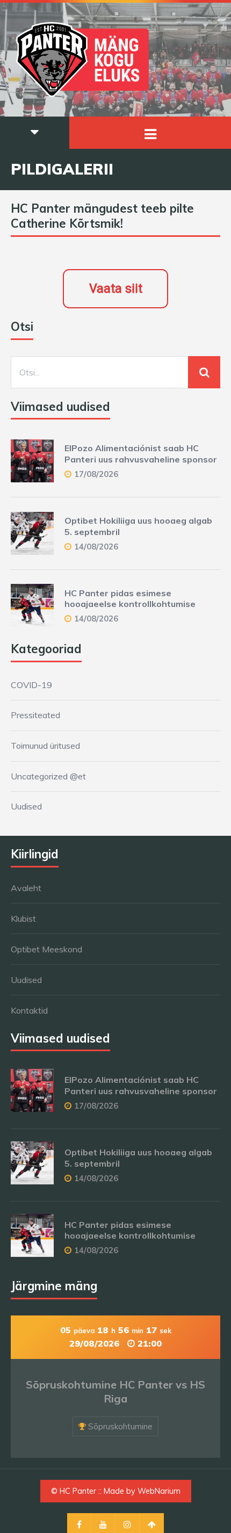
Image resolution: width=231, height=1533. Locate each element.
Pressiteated (35, 715)
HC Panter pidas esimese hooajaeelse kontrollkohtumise (130, 599)
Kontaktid (29, 1010)
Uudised (26, 806)
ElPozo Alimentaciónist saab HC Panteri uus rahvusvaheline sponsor (140, 454)
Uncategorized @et (48, 776)
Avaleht (26, 888)
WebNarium (159, 1491)
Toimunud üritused (45, 745)
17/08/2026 (96, 474)
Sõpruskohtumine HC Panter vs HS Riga (115, 1391)
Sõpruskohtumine (120, 1426)
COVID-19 (31, 684)
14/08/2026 (96, 546)
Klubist (23, 918)
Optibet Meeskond (46, 949)
